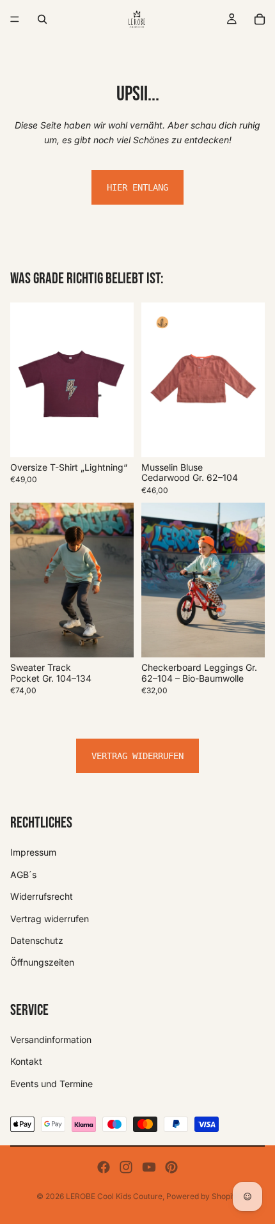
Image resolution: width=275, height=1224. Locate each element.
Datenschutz (36, 940)
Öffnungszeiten (42, 962)
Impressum (33, 852)
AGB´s (23, 874)
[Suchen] (42, 19)
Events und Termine (51, 1083)
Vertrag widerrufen (137, 756)
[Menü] (14, 19)
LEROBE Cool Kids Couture (114, 1196)
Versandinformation (50, 1039)
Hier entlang (137, 187)
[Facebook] (103, 1167)
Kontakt (26, 1061)
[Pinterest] (171, 1167)
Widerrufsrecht (41, 896)
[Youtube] (149, 1167)
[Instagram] (126, 1167)
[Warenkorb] (260, 19)
